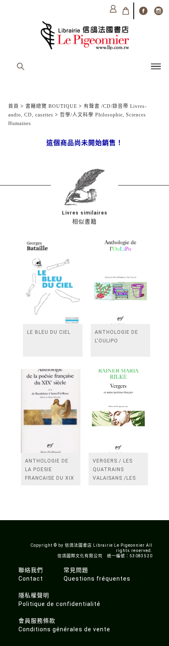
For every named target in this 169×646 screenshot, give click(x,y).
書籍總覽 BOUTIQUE (51, 106)
